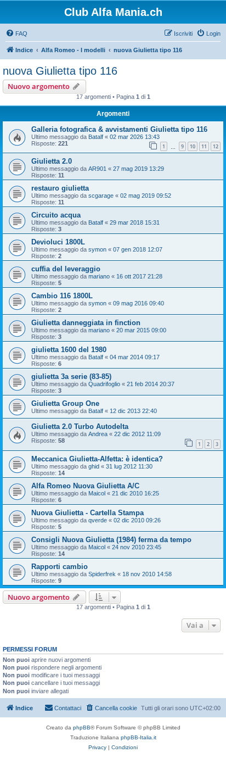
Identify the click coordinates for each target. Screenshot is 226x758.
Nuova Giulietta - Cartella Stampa (87, 513)
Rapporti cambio (59, 566)
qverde (97, 520)
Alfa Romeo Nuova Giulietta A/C (85, 486)
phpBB (82, 727)
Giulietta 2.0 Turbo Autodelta (79, 426)
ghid (93, 466)
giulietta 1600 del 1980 (68, 349)
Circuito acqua (56, 215)
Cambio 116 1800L (62, 296)
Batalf (95, 136)
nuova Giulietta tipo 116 (60, 71)
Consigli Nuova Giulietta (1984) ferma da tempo (111, 540)
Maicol (96, 493)
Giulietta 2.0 (51, 161)
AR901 (97, 168)
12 (215, 146)
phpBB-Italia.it (138, 737)
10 (192, 146)
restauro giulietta (60, 188)
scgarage (101, 195)
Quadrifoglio (104, 384)
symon (97, 249)
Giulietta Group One (65, 403)
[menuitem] (16, 33)
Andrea (98, 434)
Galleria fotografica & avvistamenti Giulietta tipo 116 (119, 129)
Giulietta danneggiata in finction (85, 323)
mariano (99, 276)
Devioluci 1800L (58, 242)
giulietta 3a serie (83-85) (71, 376)
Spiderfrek (102, 574)
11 (204, 146)
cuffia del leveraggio (65, 269)
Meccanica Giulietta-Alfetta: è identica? (97, 459)
